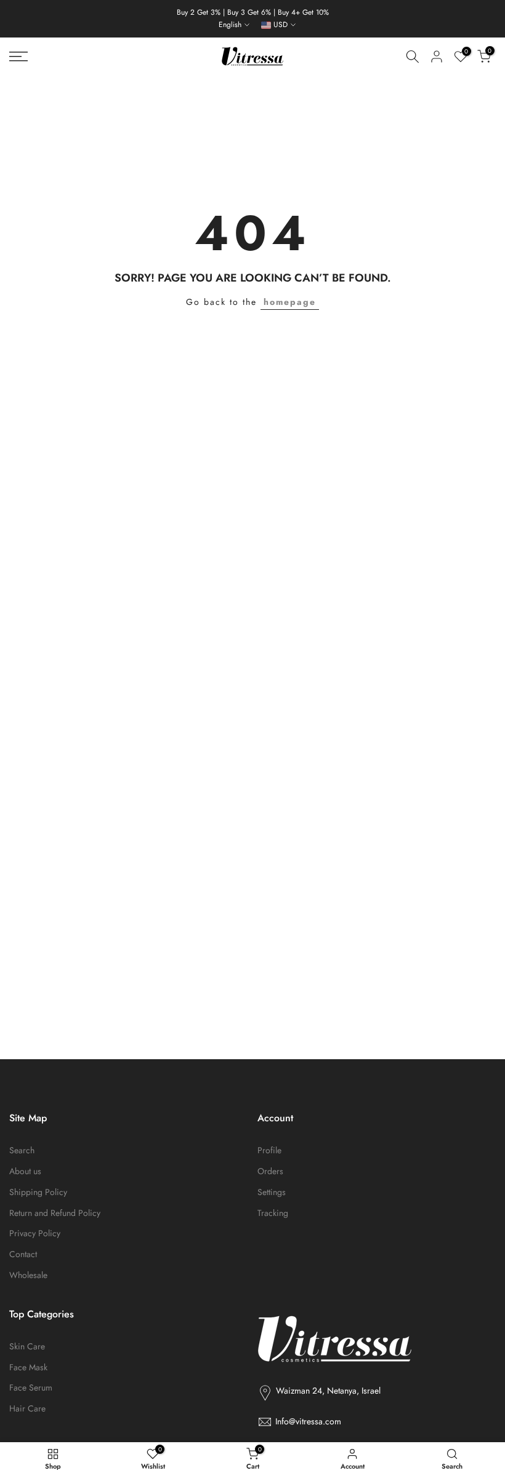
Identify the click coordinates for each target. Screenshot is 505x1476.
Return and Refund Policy (54, 1213)
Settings (271, 1192)
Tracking (272, 1213)
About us (25, 1171)
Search (21, 1150)
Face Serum (30, 1388)
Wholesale (28, 1275)
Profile (269, 1150)
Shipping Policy (38, 1192)
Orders (270, 1171)
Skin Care (27, 1346)
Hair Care (27, 1409)
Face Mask (28, 1367)
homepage (290, 302)
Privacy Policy (34, 1233)
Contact (23, 1254)
